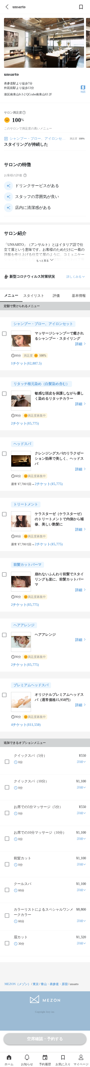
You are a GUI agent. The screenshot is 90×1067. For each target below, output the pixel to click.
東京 (36, 984)
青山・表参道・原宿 (54, 984)
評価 (56, 296)
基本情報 (79, 296)
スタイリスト (33, 296)
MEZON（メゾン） (17, 984)
